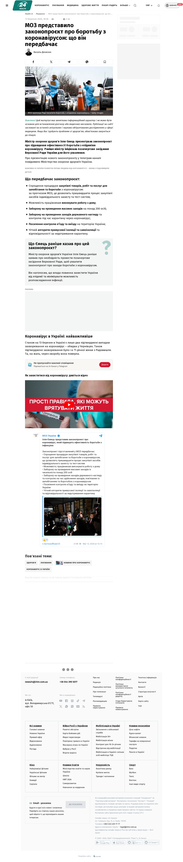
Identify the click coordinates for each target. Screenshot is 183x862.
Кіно (32, 765)
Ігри (140, 706)
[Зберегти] (105, 62)
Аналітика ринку (103, 768)
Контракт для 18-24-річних (108, 744)
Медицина (72, 5)
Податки (133, 748)
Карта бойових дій (71, 733)
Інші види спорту (137, 784)
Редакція (97, 682)
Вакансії (141, 687)
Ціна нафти (134, 729)
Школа (66, 775)
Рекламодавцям (100, 701)
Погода (33, 749)
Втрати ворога (69, 753)
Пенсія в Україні (136, 752)
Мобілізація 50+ (103, 736)
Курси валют (135, 733)
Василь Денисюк (42, 52)
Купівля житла (103, 772)
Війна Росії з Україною (75, 725)
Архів (140, 696)
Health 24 (29, 14)
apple (119, 842)
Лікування (58, 5)
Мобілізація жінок (104, 740)
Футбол (132, 772)
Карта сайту (143, 701)
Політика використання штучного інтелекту (124, 686)
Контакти (142, 682)
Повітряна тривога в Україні (76, 741)
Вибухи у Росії (69, 749)
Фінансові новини (137, 737)
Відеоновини (36, 741)
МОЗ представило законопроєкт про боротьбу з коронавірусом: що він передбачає (80, 14)
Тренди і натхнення (105, 776)
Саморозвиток (69, 783)
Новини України (37, 733)
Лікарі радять (109, 5)
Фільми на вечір (37, 776)
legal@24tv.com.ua (128, 827)
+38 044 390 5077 (68, 682)
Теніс (131, 776)
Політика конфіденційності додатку (123, 694)
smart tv (134, 842)
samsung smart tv (151, 842)
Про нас (96, 678)
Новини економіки (139, 725)
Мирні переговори (71, 737)
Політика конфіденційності (123, 678)
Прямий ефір (36, 737)
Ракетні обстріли (71, 729)
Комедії (33, 780)
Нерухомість (103, 765)
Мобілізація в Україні (108, 725)
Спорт (132, 765)
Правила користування (99, 707)
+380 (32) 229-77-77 (111, 824)
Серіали (33, 784)
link (60, 700)
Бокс (131, 768)
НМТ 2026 (67, 779)
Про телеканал (99, 692)
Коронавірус (42, 5)
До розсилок (75, 804)
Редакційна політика (102, 687)
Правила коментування (122, 708)
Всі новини (36, 725)
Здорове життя (90, 5)
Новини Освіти (71, 765)
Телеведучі (98, 696)
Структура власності (147, 692)
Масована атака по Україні (75, 745)
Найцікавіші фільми (39, 768)
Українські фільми (38, 772)
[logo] (22, 5)
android (103, 842)
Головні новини (37, 729)
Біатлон (132, 780)
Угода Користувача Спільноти (124, 702)
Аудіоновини (36, 745)
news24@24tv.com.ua (36, 682)
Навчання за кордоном (73, 787)
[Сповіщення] (159, 5)
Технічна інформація (147, 678)
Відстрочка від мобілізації (108, 748)
